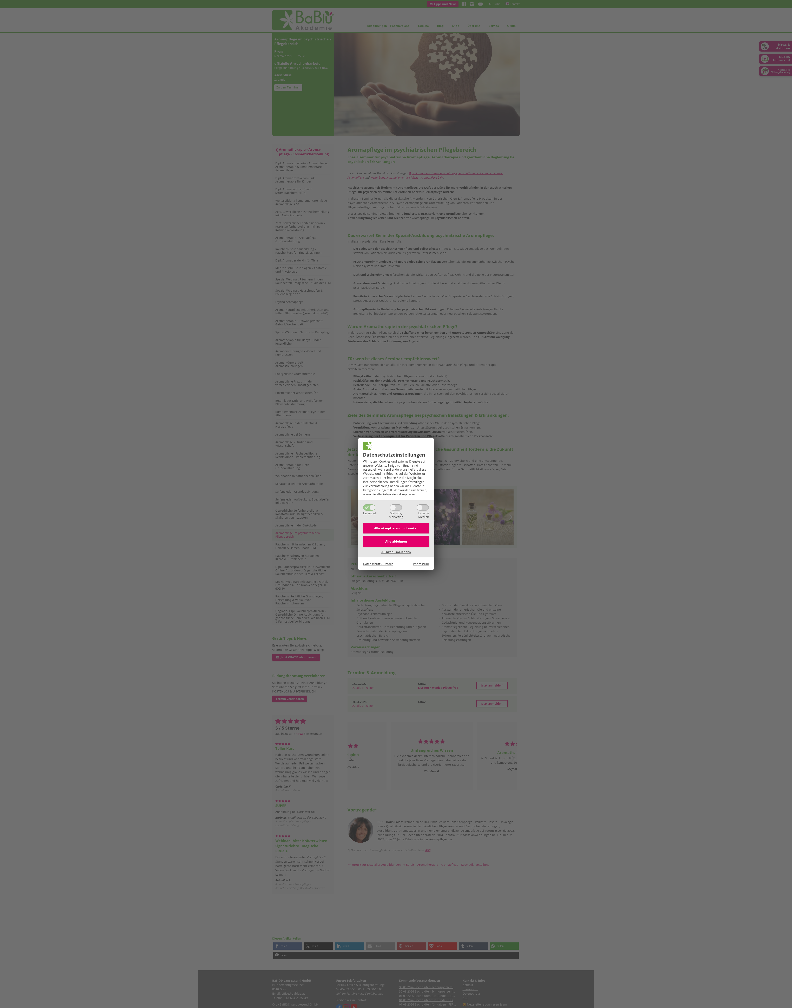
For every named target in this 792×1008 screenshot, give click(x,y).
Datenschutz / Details (378, 564)
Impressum (421, 564)
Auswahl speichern (396, 552)
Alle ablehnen (396, 541)
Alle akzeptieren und (396, 528)
